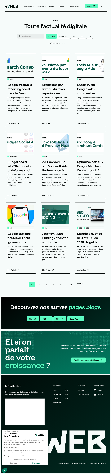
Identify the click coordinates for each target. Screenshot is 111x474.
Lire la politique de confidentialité (14, 456)
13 (71, 285)
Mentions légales (63, 463)
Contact (81, 390)
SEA (66, 398)
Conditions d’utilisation (79, 463)
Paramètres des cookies (98, 463)
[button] (4, 470)
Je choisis (13, 463)
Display (56, 398)
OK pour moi (36, 463)
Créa (66, 390)
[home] (12, 6)
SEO (66, 394)
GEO (55, 390)
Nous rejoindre (83, 394)
